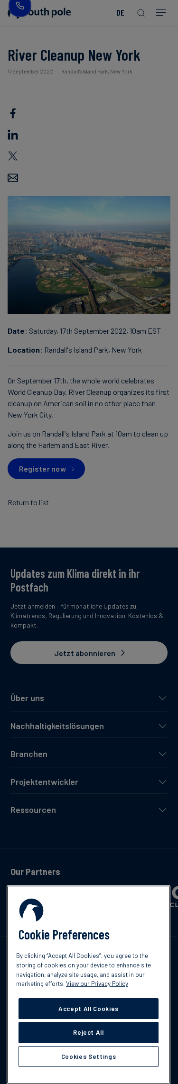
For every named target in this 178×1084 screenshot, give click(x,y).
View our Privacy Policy (97, 983)
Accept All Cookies (88, 1008)
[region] (88, 984)
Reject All (88, 1032)
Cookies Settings (88, 1056)
